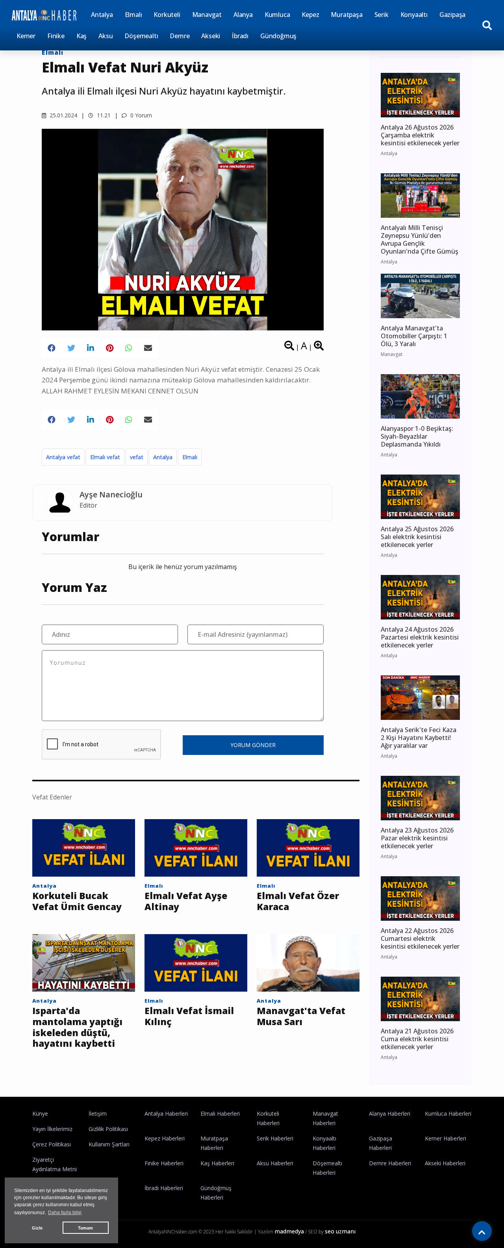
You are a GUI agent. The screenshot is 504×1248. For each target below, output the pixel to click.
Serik (381, 14)
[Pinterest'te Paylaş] (109, 348)
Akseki (210, 36)
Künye (40, 1113)
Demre (179, 36)
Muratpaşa (346, 14)
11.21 (103, 115)
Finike (56, 36)
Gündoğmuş (278, 36)
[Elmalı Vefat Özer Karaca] (308, 847)
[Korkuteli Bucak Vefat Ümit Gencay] (83, 847)
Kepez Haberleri (165, 1138)
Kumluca (277, 14)
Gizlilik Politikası (108, 1129)
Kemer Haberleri (445, 1138)
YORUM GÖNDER (253, 745)
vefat (136, 457)
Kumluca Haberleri (448, 1113)
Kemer (26, 36)
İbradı (240, 36)
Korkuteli (167, 14)
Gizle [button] (37, 1228)
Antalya (102, 14)
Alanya (243, 14)
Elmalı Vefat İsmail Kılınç (189, 1016)
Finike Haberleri (164, 1163)
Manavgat (207, 14)
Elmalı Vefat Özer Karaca (298, 901)
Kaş (81, 36)
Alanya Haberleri (389, 1113)
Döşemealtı (141, 36)
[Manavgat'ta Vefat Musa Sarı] (308, 962)
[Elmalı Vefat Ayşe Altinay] (196, 847)
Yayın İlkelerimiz (52, 1129)
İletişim (98, 1113)
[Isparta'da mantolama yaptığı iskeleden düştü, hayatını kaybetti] (83, 962)
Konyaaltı (414, 14)
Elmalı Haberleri (220, 1113)
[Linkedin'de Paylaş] (90, 348)
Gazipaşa (452, 14)
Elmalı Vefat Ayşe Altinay (186, 901)
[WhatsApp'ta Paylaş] (128, 348)
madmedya (289, 1231)
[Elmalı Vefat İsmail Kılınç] (196, 962)
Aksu (105, 36)
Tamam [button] (85, 1228)
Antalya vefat (63, 457)
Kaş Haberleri (217, 1163)
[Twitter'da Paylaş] (71, 348)
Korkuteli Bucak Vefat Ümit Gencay (77, 901)
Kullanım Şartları (109, 1144)
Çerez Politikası (51, 1144)
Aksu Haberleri (275, 1163)
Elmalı (133, 14)
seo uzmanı (340, 1231)
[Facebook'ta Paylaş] (51, 348)
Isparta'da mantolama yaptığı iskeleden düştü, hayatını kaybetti (77, 1027)
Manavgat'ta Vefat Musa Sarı (301, 1016)
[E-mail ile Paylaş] (148, 348)
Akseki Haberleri (445, 1163)
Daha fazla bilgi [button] (65, 1212)
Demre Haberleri (390, 1163)
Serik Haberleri (275, 1138)
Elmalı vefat (105, 457)
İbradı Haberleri (164, 1188)
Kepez (310, 14)
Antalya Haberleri (166, 1113)
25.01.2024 (62, 115)
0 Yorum (140, 115)
